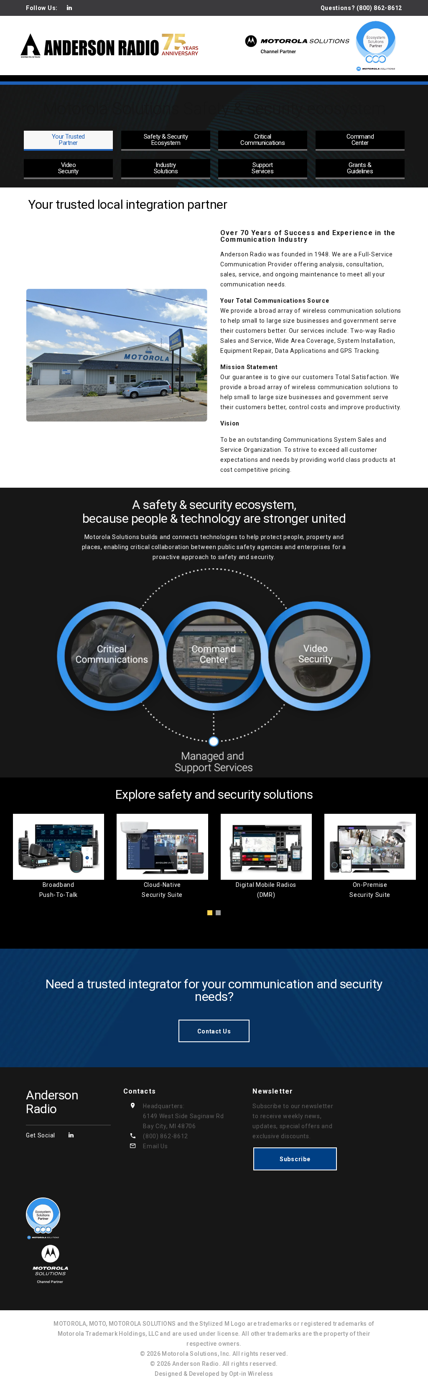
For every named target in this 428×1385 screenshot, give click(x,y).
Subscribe (295, 1159)
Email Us (155, 1146)
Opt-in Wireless (251, 1373)
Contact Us (214, 1031)
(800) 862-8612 (165, 1136)
